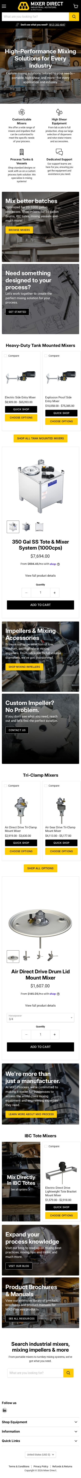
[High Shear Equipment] (59, 126)
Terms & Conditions (19, 1466)
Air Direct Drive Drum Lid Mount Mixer (40, 974)
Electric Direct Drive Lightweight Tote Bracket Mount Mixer (60, 1191)
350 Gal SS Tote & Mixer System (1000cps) (40, 545)
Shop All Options (40, 868)
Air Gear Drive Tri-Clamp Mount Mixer (60, 829)
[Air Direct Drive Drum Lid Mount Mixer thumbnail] (13, 957)
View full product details (40, 575)
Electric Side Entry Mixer (20, 397)
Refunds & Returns (62, 1466)
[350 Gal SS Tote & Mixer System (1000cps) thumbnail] (13, 527)
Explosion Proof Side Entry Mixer (58, 399)
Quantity (40, 584)
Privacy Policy (41, 1466)
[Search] (74, 16)
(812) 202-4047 (57, 24)
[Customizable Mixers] (22, 126)
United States (38, 1454)
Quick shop (21, 409)
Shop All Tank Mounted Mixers (40, 438)
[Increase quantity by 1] (55, 592)
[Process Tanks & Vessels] (22, 166)
